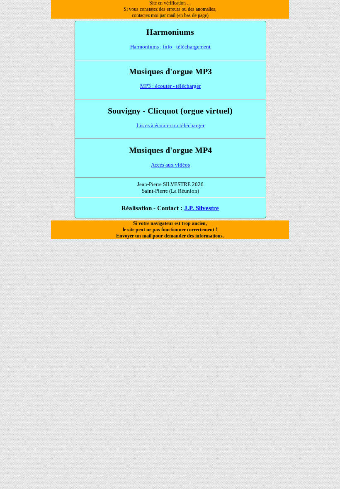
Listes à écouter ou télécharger (170, 125)
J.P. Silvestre (201, 207)
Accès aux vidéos (170, 165)
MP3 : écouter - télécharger (170, 86)
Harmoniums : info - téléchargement (170, 47)
